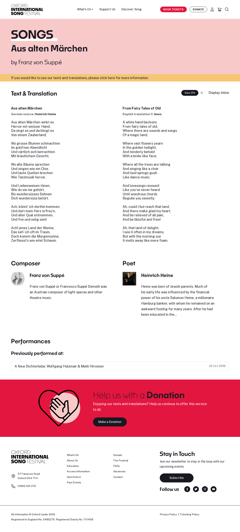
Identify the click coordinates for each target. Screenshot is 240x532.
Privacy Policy (168, 514)
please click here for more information (118, 78)
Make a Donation (109, 422)
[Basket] (219, 9)
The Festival (120, 460)
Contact (118, 476)
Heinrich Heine (45, 114)
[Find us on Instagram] (205, 489)
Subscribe (176, 478)
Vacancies (119, 471)
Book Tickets (173, 9)
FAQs (116, 465)
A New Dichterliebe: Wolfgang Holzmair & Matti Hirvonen (59, 366)
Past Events (74, 482)
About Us (72, 460)
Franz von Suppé (40, 62)
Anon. (158, 114)
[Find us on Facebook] (187, 489)
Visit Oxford (74, 476)
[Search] (227, 9)
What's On (73, 455)
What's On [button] (84, 9)
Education (73, 465)
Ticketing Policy (189, 514)
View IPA (189, 92)
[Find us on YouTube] (214, 489)
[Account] (212, 9)
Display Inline (218, 93)
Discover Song (131, 9)
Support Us (107, 9)
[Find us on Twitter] (196, 489)
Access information (78, 471)
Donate (198, 9)
